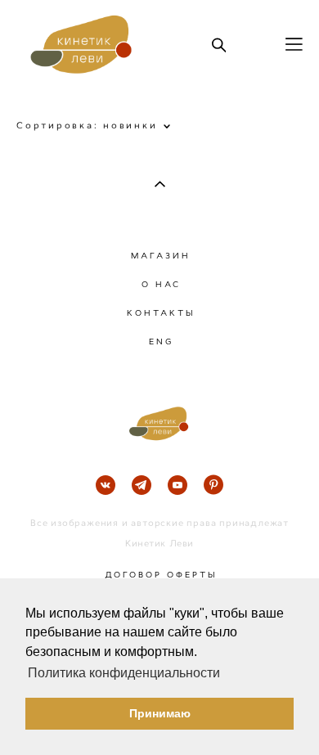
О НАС (161, 284)
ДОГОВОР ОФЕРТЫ (161, 574)
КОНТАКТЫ (161, 313)
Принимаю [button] (160, 713)
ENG (161, 341)
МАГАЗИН (161, 255)
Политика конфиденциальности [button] (124, 673)
